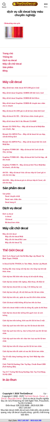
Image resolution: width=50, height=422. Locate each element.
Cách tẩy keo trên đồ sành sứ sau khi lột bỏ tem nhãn (23, 351)
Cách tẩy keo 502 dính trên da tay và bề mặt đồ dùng (23, 276)
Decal (42, 396)
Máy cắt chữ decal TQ (13, 242)
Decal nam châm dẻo (13, 199)
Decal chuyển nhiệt (12, 196)
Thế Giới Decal (13, 250)
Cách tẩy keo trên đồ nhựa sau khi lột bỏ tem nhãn (22, 346)
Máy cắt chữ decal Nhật (14, 236)
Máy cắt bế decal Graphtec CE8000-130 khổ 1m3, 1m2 (23, 93)
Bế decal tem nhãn (12, 222)
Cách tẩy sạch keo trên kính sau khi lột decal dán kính (23, 326)
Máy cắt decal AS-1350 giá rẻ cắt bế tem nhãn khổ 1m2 (23, 111)
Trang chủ (8, 53)
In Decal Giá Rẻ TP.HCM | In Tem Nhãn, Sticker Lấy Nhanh (25, 264)
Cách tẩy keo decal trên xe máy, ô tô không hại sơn (22, 287)
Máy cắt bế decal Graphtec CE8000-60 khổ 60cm (21, 98)
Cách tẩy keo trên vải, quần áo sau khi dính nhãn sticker (24, 297)
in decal (8, 216)
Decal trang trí (10, 202)
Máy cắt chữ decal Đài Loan (15, 239)
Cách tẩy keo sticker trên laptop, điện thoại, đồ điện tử (23, 282)
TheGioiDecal (26, 393)
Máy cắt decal (12, 82)
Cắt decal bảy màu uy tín (12, 23)
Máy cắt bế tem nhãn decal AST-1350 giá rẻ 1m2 (21, 88)
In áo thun (9, 379)
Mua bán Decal (14, 398)
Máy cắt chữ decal (12, 64)
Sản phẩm (8, 67)
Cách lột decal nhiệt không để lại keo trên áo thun (22, 302)
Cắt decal (8, 219)
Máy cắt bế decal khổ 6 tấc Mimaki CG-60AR (19, 121)
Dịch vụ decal (10, 60)
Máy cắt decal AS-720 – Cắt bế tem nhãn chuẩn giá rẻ (23, 116)
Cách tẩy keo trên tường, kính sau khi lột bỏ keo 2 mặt (23, 320)
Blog (5, 70)
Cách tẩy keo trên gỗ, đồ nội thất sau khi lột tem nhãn (23, 292)
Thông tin (8, 57)
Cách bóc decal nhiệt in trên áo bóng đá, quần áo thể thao (25, 308)
